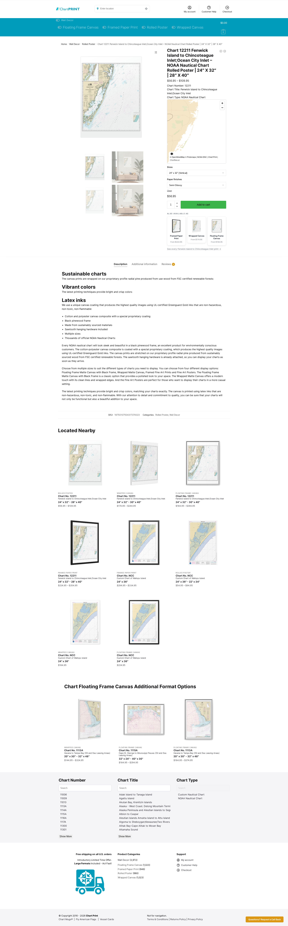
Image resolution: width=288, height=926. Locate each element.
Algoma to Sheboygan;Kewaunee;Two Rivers (144, 821)
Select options (85, 512)
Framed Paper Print (68, 573)
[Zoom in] (222, 103)
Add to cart (203, 204)
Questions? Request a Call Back (264, 919)
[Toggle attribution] (172, 153)
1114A (63, 810)
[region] (196, 131)
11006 (63, 794)
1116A (63, 817)
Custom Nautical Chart (191, 794)
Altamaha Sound (128, 829)
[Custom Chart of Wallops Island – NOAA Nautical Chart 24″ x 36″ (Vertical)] (203, 543)
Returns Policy (178, 919)
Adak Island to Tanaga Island (135, 794)
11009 (63, 798)
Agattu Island (126, 798)
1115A (63, 813)
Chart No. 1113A (87, 753)
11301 (63, 829)
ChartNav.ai (175, 160)
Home (64, 44)
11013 (63, 802)
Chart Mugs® (66, 919)
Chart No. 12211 (82, 499)
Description (120, 264)
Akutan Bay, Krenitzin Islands (135, 802)
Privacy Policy (195, 919)
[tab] (120, 261)
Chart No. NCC (131, 578)
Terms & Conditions (157, 919)
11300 (63, 825)
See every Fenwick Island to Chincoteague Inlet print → (194, 249)
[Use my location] (146, 8)
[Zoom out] (222, 107)
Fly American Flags (86, 919)
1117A (63, 821)
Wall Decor (74, 44)
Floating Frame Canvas (187, 493)
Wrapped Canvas (125, 493)
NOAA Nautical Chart (190, 798)
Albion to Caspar (128, 813)
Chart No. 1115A (142, 754)
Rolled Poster (88, 44)
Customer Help (209, 11)
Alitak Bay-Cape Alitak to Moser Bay (140, 825)
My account (189, 11)
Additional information (144, 264)
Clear (169, 190)
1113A (63, 806)
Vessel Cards (107, 919)
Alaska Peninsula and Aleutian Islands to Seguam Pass (150, 810)
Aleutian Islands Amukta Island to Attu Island (144, 817)
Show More (66, 836)
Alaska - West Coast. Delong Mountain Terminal (146, 806)
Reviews (166, 264)
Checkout (227, 11)
